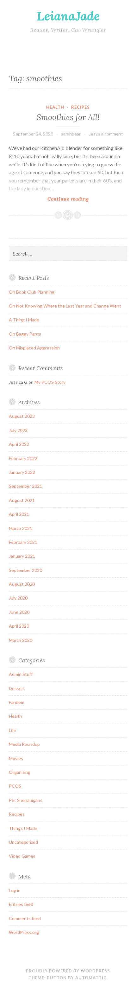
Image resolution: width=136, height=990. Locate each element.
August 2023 (22, 416)
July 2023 (18, 430)
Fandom (16, 702)
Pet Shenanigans (25, 800)
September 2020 (25, 570)
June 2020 (19, 612)
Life (12, 730)
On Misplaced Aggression (34, 347)
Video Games (22, 856)
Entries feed (21, 904)
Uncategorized (23, 842)
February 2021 (23, 542)
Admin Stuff (21, 674)
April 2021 (19, 514)
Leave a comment (106, 133)
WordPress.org (24, 932)
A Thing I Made (24, 319)
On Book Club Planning (31, 292)
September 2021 (25, 486)
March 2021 (20, 528)
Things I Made (23, 828)
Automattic (91, 977)
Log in (15, 890)
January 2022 (22, 472)
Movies (16, 758)
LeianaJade (68, 16)
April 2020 (19, 626)
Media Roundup (24, 744)
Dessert (17, 688)
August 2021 (22, 500)
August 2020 (22, 584)
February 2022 (23, 458)
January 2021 (22, 556)
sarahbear (71, 133)
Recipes (80, 107)
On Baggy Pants (25, 334)
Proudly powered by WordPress (68, 970)
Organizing (19, 772)
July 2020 (18, 598)
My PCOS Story (49, 382)
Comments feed (25, 918)
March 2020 (20, 640)
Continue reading (79, 199)
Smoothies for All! (68, 117)
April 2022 (19, 444)
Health (55, 107)
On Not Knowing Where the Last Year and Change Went (65, 305)
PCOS (15, 786)
